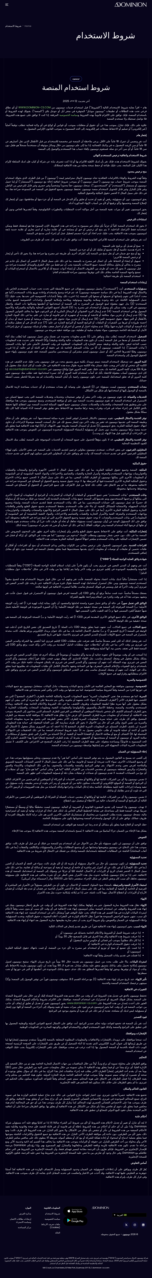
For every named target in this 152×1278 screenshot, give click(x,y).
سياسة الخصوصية (68, 115)
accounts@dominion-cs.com (28, 369)
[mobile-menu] (7, 4)
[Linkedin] (143, 1224)
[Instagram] (134, 1224)
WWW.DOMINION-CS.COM (34, 107)
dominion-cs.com (100, 1267)
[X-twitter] (126, 1224)
